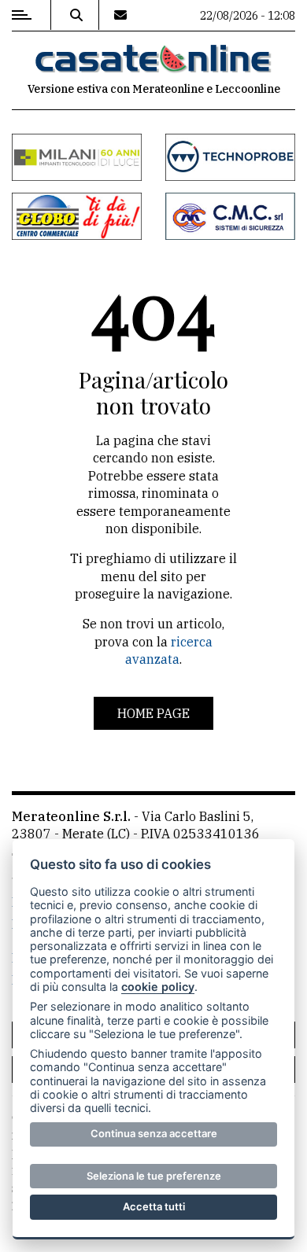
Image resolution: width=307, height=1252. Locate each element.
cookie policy (157, 986)
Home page (153, 713)
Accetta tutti (154, 1206)
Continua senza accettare (154, 1133)
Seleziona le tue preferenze (154, 1175)
